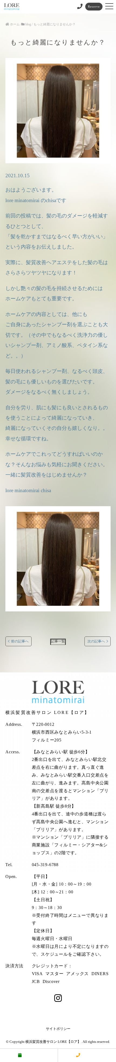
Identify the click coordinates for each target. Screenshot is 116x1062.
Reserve (94, 6)
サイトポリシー (58, 1029)
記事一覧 (58, 641)
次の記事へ (96, 641)
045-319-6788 (45, 864)
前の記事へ (20, 641)
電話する (90, 1055)
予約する (31, 1055)
